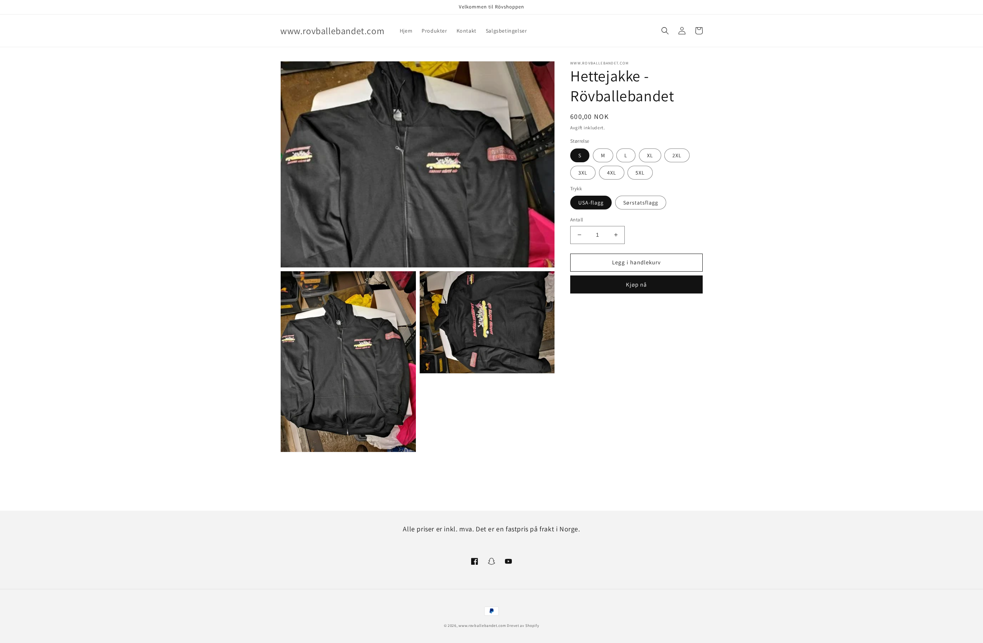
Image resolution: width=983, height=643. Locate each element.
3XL (582, 172)
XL (650, 155)
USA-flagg (591, 202)
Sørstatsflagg (640, 202)
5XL (640, 172)
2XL (677, 155)
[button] (665, 30)
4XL (611, 172)
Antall (576, 219)
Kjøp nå (636, 284)
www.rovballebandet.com (482, 625)
